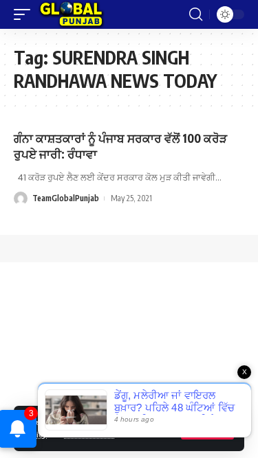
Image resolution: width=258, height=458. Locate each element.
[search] (196, 14)
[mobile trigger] (25, 14)
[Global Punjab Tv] (71, 14)
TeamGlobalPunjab (65, 198)
